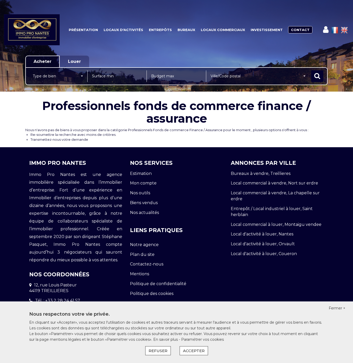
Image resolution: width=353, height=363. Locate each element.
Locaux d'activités (123, 30)
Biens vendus (144, 202)
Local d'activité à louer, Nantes (262, 234)
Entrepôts (160, 30)
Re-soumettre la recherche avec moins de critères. (73, 134)
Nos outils (140, 192)
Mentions (139, 273)
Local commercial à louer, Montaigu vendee (276, 224)
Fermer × (337, 308)
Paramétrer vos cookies (202, 339)
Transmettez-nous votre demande (59, 139)
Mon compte (143, 183)
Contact (300, 30)
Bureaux (186, 30)
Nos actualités (144, 212)
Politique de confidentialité (158, 283)
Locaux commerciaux (223, 30)
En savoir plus (166, 339)
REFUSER (158, 350)
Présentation (83, 30)
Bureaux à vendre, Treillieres (260, 173)
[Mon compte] (326, 30)
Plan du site (142, 254)
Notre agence (144, 244)
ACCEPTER (194, 350)
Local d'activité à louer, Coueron (264, 253)
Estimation (141, 173)
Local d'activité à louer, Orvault (263, 243)
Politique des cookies (151, 293)
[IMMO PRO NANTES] (32, 29)
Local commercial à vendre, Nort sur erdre (274, 183)
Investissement (267, 30)
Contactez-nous (146, 264)
